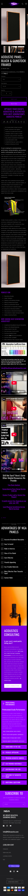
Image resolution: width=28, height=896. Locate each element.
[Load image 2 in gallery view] (14, 49)
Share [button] (4, 517)
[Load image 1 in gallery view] (7, 49)
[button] (2, 4)
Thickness (3, 76)
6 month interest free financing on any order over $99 (14, 502)
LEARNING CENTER (7, 856)
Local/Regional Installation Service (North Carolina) (14, 508)
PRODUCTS (5, 849)
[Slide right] (26, 49)
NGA (4, 859)
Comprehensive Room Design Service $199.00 (14, 490)
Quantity (3, 90)
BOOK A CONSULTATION (12, 686)
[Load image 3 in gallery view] (21, 49)
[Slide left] (1, 49)
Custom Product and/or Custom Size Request (14, 496)
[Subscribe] (23, 804)
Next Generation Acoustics (15, 893)
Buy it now (14, 103)
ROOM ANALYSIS (7, 852)
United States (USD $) (13, 882)
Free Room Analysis (14, 485)
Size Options (4, 83)
